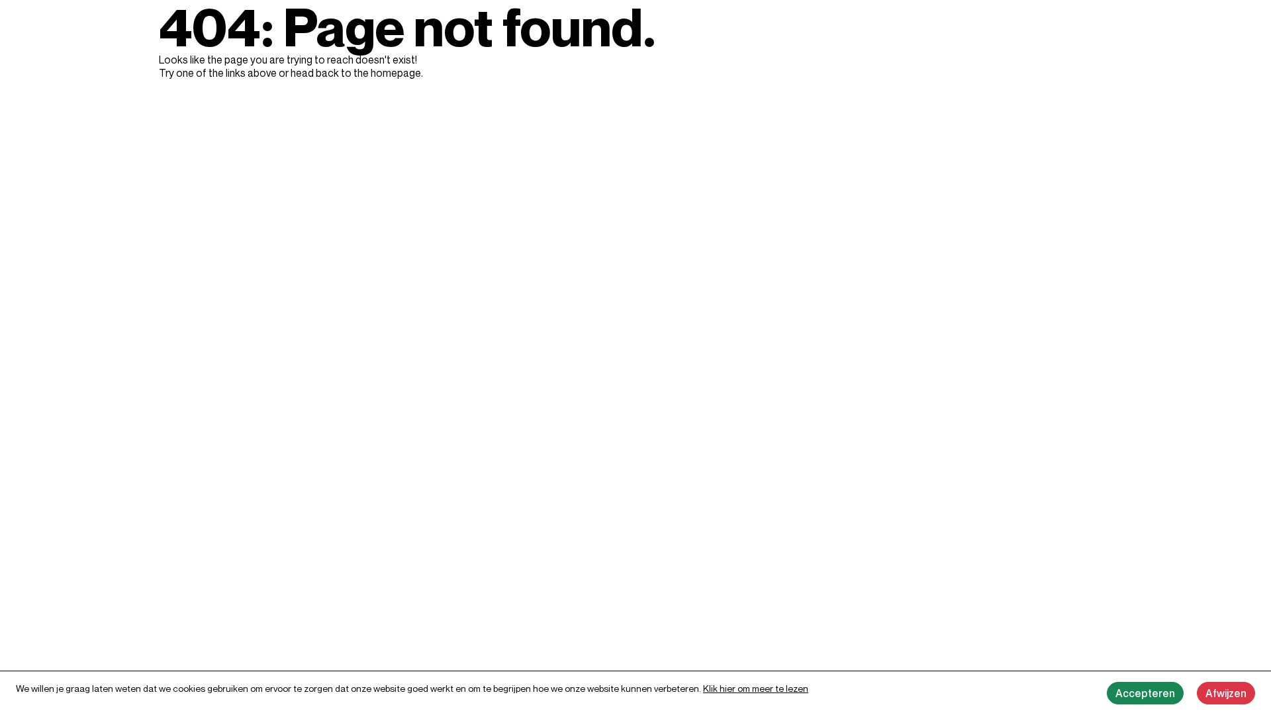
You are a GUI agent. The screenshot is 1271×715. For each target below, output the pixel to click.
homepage (396, 72)
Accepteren (1145, 693)
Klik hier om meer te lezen (755, 688)
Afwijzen (1226, 693)
